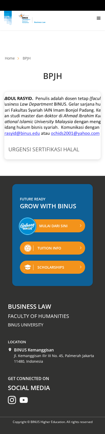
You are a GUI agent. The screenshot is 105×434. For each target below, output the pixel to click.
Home (10, 58)
